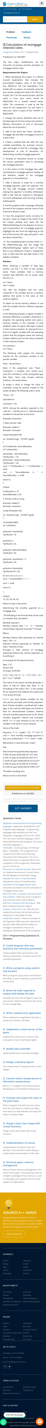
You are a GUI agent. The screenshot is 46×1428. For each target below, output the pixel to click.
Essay (5, 1326)
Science (26, 1264)
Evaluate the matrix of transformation (19, 878)
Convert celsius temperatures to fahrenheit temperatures (22, 1080)
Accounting (7, 1292)
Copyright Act (28, 1390)
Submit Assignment (14, 1234)
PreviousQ (11, 37)
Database (6, 1336)
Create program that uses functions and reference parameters (23, 947)
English (25, 1267)
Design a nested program (20, 1062)
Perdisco (6, 1323)
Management (8, 1298)
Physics (6, 1260)
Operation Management (12, 1301)
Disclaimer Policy (29, 1387)
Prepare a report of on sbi (14, 909)
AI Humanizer (28, 1418)
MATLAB (26, 1333)
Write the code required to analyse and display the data (19, 992)
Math (5, 1267)
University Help (9, 1339)
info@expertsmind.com (13, 13)
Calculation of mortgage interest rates (19, 884)
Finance (6, 1295)
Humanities (27, 1270)
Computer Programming (12, 1333)
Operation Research (10, 1305)
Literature (6, 1329)
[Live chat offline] (39, 1421)
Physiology (7, 1273)
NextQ (27, 37)
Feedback (26, 32)
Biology (6, 1264)
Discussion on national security (16, 869)
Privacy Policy (8, 1387)
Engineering (27, 1336)
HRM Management (30, 1298)
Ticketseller (8, 847)
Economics (27, 1292)
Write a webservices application (23, 1012)
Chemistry (27, 1260)
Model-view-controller (18, 1048)
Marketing (27, 1295)
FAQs (25, 1412)
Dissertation (27, 1323)
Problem (10, 32)
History (6, 1270)
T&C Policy (7, 1390)
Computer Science (30, 1329)
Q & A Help (27, 1339)
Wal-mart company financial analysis (19, 903)
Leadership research (12, 918)
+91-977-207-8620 (11, 9)
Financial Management (31, 1301)
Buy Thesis (27, 1326)
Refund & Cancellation (11, 1393)
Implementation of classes (20, 1142)
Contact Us (7, 1418)
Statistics (26, 1273)
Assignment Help (10, 52)
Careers (6, 1412)
